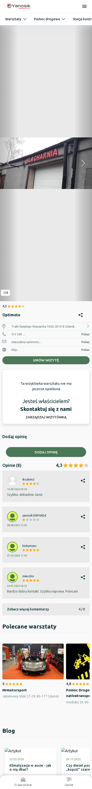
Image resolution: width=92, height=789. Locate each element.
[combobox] (46, 506)
